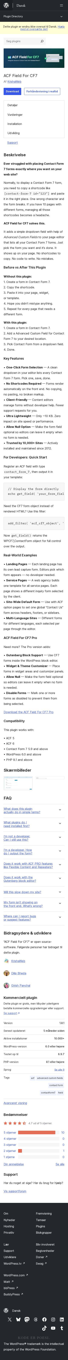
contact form (56, 1085)
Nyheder (9, 1220)
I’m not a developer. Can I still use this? (17, 838)
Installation (14, 124)
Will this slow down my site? (22, 892)
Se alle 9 (59, 1069)
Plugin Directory (13, 16)
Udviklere (10, 1257)
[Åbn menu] (62, 5)
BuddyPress (13, 1294)
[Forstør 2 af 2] (59, 781)
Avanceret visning (15, 1103)
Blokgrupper (44, 1232)
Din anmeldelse (14, 1164)
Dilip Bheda (18, 973)
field (60, 1092)
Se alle (60, 1164)
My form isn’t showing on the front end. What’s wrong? (23, 904)
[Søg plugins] (42, 41)
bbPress (11, 1288)
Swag (41, 1263)
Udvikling (13, 133)
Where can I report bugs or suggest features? (20, 918)
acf (32, 1078)
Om (6, 1213)
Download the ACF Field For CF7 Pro (28, 712)
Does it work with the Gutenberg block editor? (20, 879)
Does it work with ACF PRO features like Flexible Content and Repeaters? (28, 865)
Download (12, 91)
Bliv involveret (45, 1244)
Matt (9, 1282)
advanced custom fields (50, 1078)
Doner (42, 1257)
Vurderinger (14, 114)
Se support (10, 1013)
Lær (6, 1244)
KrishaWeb (14, 81)
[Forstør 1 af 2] (28, 781)
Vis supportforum (15, 1191)
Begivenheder (45, 1251)
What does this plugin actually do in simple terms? (22, 810)
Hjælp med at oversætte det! (42, 28)
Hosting (9, 1226)
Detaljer (12, 105)
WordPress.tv (14, 1263)
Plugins (40, 1226)
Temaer (41, 1220)
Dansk (16, 1310)
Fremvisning (44, 1213)
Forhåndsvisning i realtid (42, 91)
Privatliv (9, 1232)
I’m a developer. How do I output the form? (18, 851)
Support (12, 142)
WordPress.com (16, 1275)
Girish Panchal (20, 985)
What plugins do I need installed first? (17, 824)
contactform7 (48, 1092)
